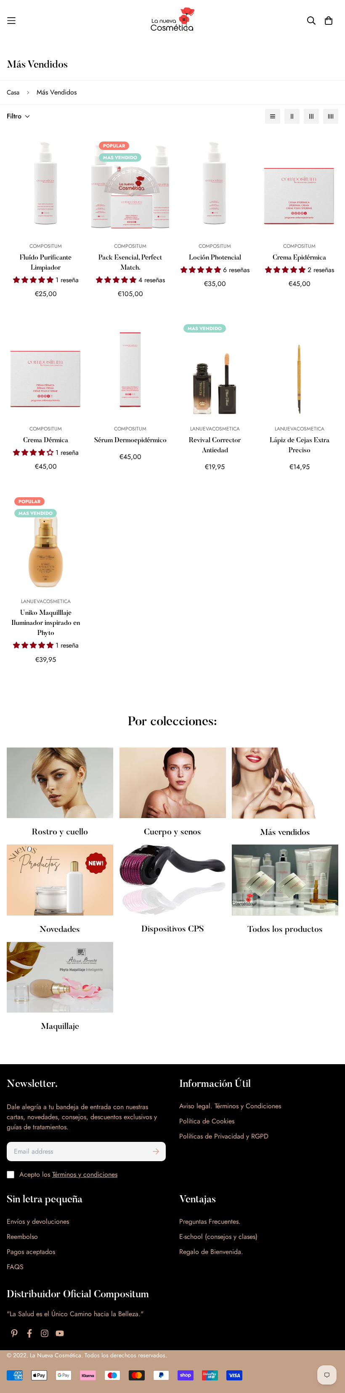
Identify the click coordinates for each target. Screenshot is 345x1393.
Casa (13, 92)
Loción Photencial (215, 257)
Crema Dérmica (45, 440)
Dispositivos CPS (172, 930)
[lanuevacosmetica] (173, 21)
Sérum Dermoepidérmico (130, 440)
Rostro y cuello (60, 832)
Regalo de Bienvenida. (211, 1252)
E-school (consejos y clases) (218, 1236)
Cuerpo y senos (172, 832)
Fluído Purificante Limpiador (46, 262)
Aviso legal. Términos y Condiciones (230, 1106)
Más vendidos (285, 832)
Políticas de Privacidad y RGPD (223, 1136)
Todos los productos (285, 930)
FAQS (15, 1267)
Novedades (60, 930)
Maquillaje (60, 1027)
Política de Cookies (206, 1121)
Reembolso (22, 1236)
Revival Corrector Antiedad (215, 445)
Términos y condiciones (84, 1174)
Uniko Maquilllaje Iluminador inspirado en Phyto (45, 623)
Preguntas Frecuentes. (210, 1221)
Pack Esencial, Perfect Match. (130, 262)
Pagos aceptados (31, 1252)
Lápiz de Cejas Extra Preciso (299, 445)
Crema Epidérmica (299, 257)
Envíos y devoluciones (38, 1221)
